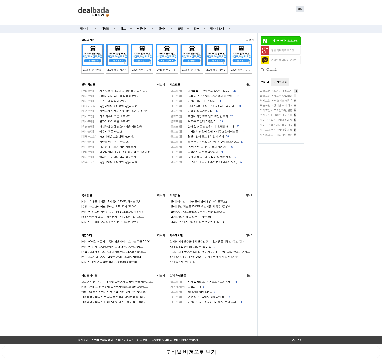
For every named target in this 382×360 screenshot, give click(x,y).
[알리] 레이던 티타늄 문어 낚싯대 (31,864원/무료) (198, 201)
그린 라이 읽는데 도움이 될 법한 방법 (203, 157)
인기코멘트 (280, 82)
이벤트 (105, 28)
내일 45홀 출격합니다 (194, 111)
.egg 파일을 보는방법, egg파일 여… (110, 106)
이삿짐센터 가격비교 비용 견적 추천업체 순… (117, 151)
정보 (123, 28)
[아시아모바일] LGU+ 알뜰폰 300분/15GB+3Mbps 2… (112, 256)
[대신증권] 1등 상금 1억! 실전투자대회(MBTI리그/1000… (114, 286)
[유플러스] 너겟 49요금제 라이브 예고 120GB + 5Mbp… (113, 251)
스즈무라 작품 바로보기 (104, 101)
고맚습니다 (187, 286)
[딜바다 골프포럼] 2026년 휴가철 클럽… (204, 95)
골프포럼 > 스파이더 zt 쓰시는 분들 (280, 90)
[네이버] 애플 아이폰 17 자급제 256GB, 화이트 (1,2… (112, 201)
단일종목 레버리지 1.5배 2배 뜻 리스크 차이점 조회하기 (113, 302)
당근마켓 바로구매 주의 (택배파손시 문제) (206, 162)
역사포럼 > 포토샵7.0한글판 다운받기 (282, 110)
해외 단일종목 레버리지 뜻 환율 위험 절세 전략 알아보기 (114, 291)
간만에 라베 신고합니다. (195, 101)
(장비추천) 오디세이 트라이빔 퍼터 (201, 146)
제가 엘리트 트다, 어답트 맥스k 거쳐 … (203, 281)
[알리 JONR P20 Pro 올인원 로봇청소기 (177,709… (199, 221)
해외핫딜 (175, 195)
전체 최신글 (88, 84)
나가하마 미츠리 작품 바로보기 (108, 146)
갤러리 (162, 28)
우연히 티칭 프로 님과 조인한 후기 (201, 116)
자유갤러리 (88, 40)
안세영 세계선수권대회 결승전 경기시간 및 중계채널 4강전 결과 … (209, 241)
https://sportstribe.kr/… (192, 291)
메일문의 (142, 339)
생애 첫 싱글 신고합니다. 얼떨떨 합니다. (204, 126)
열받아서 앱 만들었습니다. (196, 151)
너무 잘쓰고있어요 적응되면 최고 (200, 296)
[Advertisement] (209, 12)
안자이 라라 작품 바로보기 (106, 121)
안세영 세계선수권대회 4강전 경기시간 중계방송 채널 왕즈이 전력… (210, 251)
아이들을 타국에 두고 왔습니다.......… (203, 90)
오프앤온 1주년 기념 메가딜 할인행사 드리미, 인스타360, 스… (117, 281)
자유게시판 (176, 235)
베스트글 (175, 84)
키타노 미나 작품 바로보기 (106, 141)
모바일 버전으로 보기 (191, 352)
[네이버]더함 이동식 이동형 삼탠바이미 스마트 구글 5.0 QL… (117, 241)
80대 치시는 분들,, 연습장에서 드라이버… (205, 106)
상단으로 (296, 339)
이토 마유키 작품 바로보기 (106, 116)
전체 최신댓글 (178, 275)
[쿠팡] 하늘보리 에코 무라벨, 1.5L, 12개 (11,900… (110, 206)
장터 (196, 28)
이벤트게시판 (89, 275)
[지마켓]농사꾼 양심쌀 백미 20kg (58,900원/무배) (109, 261)
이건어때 (86, 235)
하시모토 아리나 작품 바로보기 (108, 157)
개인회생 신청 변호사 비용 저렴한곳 (111, 126)
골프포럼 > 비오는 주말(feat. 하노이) (281, 95)
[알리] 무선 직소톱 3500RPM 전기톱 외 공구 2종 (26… (201, 206)
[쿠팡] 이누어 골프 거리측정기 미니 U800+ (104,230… (112, 216)
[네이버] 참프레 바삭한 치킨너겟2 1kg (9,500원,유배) (112, 211)
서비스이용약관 (125, 339)
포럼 (180, 28)
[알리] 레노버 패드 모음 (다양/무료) (190, 216)
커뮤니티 (142, 28)
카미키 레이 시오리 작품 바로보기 (110, 95)
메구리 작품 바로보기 (103, 131)
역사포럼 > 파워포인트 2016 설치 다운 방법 (285, 115)
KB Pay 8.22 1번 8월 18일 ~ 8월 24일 (192, 246)
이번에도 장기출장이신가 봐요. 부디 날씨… (206, 302)
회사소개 (83, 339)
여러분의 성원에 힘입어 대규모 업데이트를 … (207, 131)
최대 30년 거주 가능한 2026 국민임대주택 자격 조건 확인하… (205, 256)
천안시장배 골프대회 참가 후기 (199, 136)
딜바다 (85, 28)
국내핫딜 (86, 195)
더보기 (250, 40)
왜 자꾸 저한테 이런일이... (196, 121)
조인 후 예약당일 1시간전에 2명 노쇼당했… (206, 141)
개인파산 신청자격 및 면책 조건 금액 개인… (116, 111)
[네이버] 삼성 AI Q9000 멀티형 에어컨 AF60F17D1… (112, 246)
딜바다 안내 (217, 28)
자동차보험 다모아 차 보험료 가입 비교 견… (116, 90)
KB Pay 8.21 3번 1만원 (184, 261)
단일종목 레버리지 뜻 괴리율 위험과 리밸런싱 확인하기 (113, 296)
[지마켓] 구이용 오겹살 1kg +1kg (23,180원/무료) (109, 221)
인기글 (265, 82)
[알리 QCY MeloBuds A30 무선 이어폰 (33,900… (197, 211)
